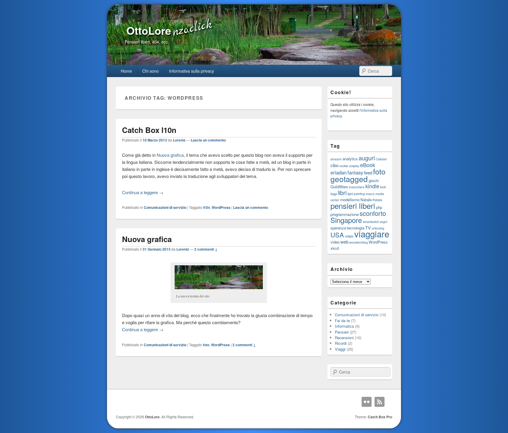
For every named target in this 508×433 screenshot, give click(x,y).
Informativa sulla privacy (191, 71)
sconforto (373, 213)
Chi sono (150, 71)
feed (368, 172)
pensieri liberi (352, 205)
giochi (374, 180)
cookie (343, 166)
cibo (334, 165)
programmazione (344, 214)
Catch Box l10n (149, 129)
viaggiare (371, 233)
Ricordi (341, 343)
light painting (356, 193)
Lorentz (179, 140)
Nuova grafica (170, 155)
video (335, 242)
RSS (380, 402)
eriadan (338, 172)
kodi (383, 187)
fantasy (355, 172)
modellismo (350, 199)
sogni (383, 221)
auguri (367, 158)
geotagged (349, 178)
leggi (333, 193)
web (344, 241)
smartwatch (371, 221)
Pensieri (342, 332)
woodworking (358, 242)
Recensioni (344, 337)
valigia (349, 236)
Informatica (344, 326)
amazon (336, 159)
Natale (366, 199)
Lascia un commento (208, 140)
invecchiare (357, 187)
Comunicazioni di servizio (165, 207)
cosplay (354, 166)
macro (370, 193)
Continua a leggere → (142, 192)
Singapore (346, 220)
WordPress (221, 207)
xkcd (334, 248)
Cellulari (381, 159)
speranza (338, 228)
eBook (367, 165)
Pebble (377, 200)
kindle (372, 186)
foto (206, 344)
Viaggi (340, 349)
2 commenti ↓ (206, 249)
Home (126, 71)
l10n (206, 207)
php (379, 207)
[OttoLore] (254, 63)
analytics (350, 158)
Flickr (367, 402)
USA (337, 234)
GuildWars (339, 186)
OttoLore (148, 30)
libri (342, 192)
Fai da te (342, 320)
